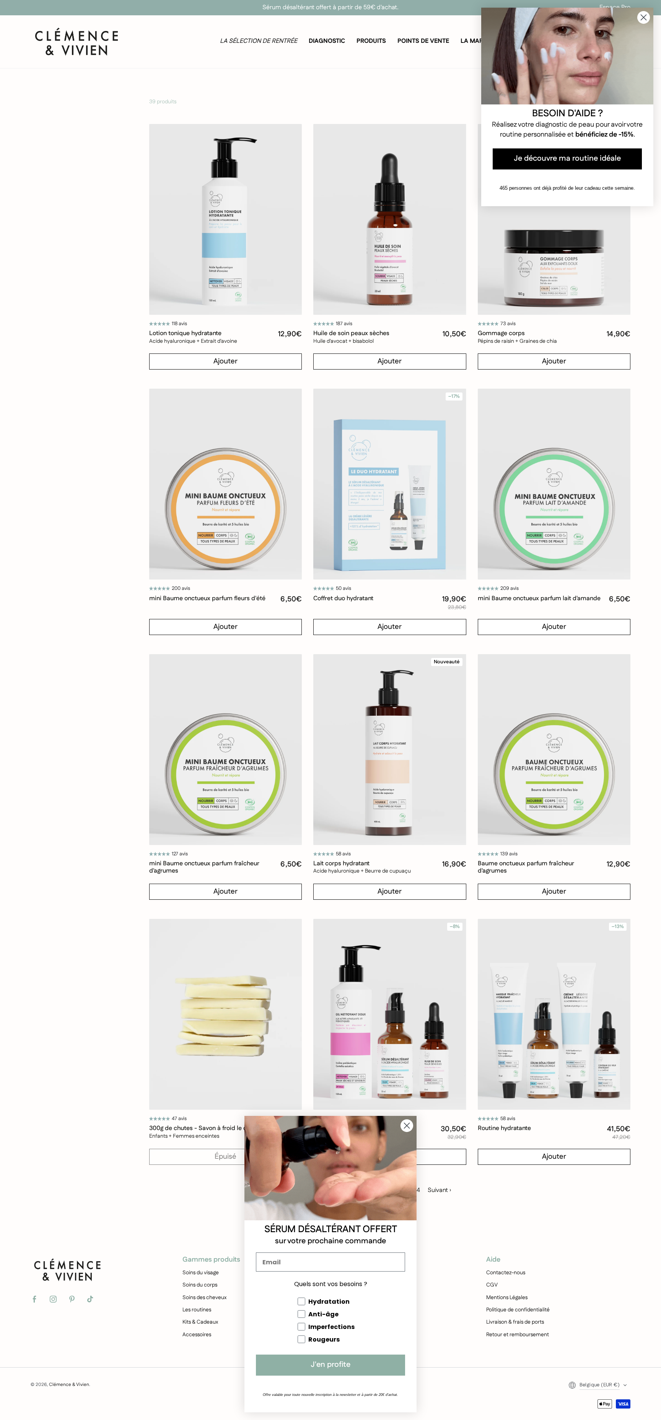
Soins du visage (200, 1273)
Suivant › (439, 1190)
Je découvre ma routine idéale (567, 159)
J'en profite (330, 1365)
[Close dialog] (407, 1125)
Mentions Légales (506, 1297)
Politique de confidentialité (518, 1310)
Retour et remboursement (517, 1335)
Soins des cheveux (204, 1297)
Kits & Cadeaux (200, 1322)
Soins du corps (199, 1285)
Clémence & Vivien (69, 1384)
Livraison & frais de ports (515, 1322)
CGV (492, 1285)
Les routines (196, 1310)
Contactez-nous (505, 1273)
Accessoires (196, 1335)
